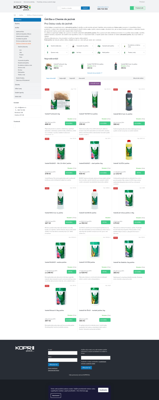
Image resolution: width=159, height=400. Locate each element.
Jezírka (17, 28)
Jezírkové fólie (20, 32)
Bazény (17, 24)
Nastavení (55, 396)
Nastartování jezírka (23, 63)
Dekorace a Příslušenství (23, 80)
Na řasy (20, 70)
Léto (20, 52)
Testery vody (21, 75)
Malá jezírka (21, 72)
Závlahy (17, 85)
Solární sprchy (19, 93)
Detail (139, 173)
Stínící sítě (18, 97)
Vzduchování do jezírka (22, 36)
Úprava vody (21, 67)
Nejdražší (72, 78)
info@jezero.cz (22, 107)
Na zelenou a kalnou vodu (25, 65)
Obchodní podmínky (29, 2)
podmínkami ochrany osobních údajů (93, 362)
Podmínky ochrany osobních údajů (46, 2)
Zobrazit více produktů (94, 73)
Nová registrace (52, 368)
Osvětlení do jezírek (21, 39)
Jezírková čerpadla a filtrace (23, 34)
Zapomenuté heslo (53, 370)
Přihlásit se (53, 364)
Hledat (85, 8)
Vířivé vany (18, 89)
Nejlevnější (62, 78)
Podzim (21, 55)
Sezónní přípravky (23, 47)
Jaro (20, 50)
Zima (20, 57)
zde (87, 391)
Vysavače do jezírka (23, 60)
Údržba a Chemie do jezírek (23, 43)
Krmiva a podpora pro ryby (23, 41)
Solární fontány (20, 78)
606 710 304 (21, 110)
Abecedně (82, 78)
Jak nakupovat (17, 2)
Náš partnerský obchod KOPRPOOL (79, 375)
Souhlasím (103, 390)
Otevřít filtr (94, 83)
